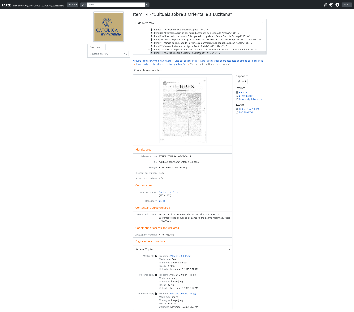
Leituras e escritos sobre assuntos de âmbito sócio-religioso (231, 60)
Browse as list (246, 95)
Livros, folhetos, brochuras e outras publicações (161, 64)
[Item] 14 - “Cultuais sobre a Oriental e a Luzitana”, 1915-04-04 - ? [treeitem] (186, 52)
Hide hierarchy (144, 23)
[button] (325, 5)
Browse (71, 4)
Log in (346, 4)
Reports (243, 92)
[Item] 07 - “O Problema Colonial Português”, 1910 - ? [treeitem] (180, 29)
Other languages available (149, 70)
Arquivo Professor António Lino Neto (152, 60)
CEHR (162, 200)
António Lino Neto (168, 192)
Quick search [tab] (96, 47)
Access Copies (144, 249)
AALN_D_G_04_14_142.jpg (183, 293)
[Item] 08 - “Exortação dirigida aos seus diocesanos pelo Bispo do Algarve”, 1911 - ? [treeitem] (196, 32)
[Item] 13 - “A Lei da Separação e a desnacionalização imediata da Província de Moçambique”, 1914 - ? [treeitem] (205, 49)
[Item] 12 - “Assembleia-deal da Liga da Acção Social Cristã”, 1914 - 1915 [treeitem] (190, 46)
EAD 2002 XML (246, 112)
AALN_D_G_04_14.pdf (180, 255)
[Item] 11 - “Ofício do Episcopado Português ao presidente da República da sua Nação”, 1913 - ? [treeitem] (202, 42)
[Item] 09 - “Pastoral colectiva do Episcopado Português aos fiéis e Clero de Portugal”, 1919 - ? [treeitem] (201, 36)
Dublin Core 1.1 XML (249, 109)
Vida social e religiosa (186, 60)
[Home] (34, 4)
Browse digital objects (250, 99)
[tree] (199, 41)
